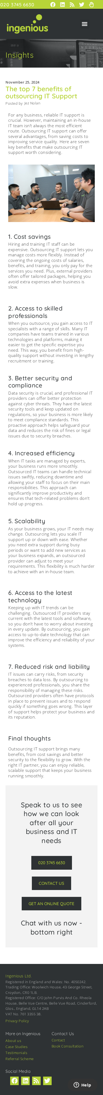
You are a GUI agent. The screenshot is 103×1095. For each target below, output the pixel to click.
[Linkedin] (25, 1081)
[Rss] (36, 1081)
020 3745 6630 (17, 4)
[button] (84, 24)
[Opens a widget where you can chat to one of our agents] (82, 1085)
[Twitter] (47, 1081)
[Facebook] (14, 1081)
